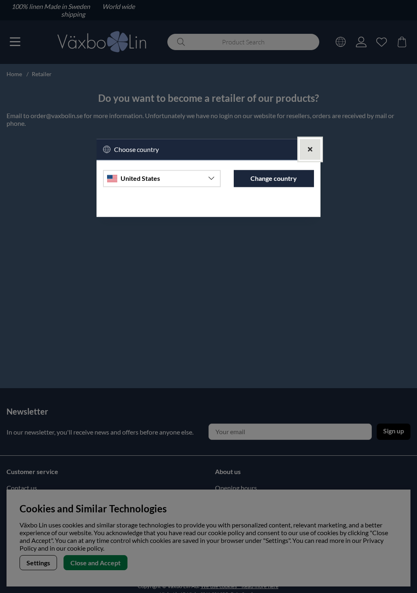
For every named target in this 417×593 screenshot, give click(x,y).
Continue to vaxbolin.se (208, 206)
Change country (273, 178)
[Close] (310, 149)
